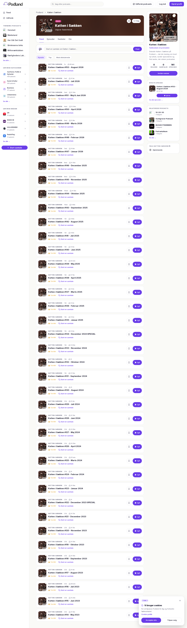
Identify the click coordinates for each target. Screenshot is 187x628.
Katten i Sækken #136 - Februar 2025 (66, 306)
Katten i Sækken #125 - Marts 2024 (65, 460)
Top (50, 57)
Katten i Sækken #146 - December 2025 (67, 165)
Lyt (138, 68)
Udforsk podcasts (144, 4)
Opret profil (176, 4)
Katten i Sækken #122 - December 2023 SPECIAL (71, 502)
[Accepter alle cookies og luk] (180, 600)
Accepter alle (151, 620)
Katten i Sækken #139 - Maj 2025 (64, 264)
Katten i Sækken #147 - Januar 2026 (65, 151)
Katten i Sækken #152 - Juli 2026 (64, 81)
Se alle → (7, 60)
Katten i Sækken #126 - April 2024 (64, 446)
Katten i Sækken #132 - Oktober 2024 (66, 362)
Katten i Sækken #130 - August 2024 (66, 390)
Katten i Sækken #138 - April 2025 (64, 278)
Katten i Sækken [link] (54, 12)
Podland (39, 12)
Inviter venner (163, 73)
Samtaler (62, 39)
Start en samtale (67, 71)
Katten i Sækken (55, 64)
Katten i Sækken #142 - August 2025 (65, 221)
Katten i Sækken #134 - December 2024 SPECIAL (72, 334)
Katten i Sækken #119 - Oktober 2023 (66, 544)
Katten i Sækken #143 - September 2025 (68, 207)
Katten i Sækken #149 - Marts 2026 (65, 123)
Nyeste (41, 57)
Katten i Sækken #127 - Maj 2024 (64, 432)
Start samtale (16, 148)
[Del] (129, 21)
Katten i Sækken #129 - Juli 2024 (64, 404)
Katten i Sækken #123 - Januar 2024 (65, 488)
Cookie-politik (146, 614)
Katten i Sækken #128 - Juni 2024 (64, 418)
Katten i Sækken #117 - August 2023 (65, 572)
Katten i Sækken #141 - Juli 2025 (63, 236)
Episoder (51, 39)
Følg (137, 21)
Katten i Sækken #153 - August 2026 (65, 67)
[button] (90, 67)
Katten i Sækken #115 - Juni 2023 (64, 601)
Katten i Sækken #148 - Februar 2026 (66, 137)
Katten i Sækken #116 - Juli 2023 (63, 586)
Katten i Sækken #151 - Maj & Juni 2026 (67, 95)
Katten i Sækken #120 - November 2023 (67, 530)
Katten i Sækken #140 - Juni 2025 (64, 250)
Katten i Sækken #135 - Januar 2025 (65, 320)
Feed (41, 39)
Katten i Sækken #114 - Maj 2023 (63, 615)
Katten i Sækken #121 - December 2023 (67, 516)
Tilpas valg (172, 620)
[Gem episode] (129, 67)
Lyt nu (168, 95)
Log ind (162, 4)
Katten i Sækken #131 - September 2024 (67, 376)
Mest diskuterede (63, 57)
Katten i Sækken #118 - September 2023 (67, 558)
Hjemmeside (157, 150)
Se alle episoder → (156, 100)
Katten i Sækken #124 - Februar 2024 (66, 474)
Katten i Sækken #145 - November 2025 (67, 179)
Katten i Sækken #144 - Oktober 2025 (66, 193)
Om (70, 39)
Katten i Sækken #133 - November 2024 (67, 348)
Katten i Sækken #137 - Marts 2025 (65, 292)
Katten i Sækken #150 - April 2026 (64, 109)
